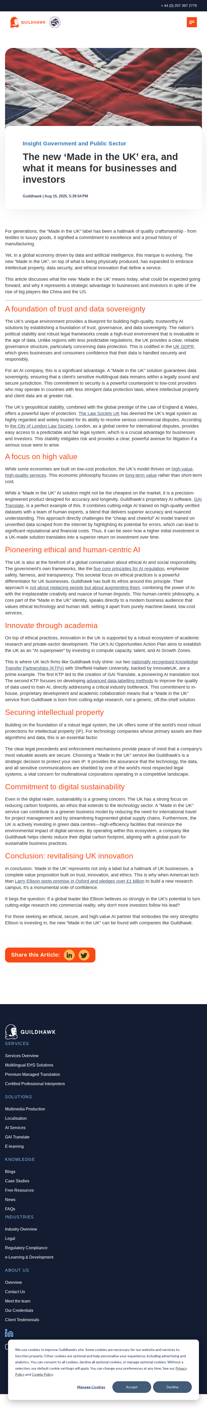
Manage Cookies (91, 1387)
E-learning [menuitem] (14, 1146)
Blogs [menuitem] (10, 1171)
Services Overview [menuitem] (22, 1056)
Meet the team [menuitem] (17, 1301)
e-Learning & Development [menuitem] (29, 1257)
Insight (32, 143)
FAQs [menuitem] (10, 1209)
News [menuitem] (10, 1199)
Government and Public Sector (84, 143)
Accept (132, 1387)
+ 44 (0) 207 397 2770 (179, 6)
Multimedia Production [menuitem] (25, 1109)
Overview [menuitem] (13, 1282)
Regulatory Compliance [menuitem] (26, 1248)
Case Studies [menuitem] (17, 1181)
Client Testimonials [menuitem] (22, 1320)
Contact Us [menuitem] (15, 1292)
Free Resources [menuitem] (19, 1190)
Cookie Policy (42, 1374)
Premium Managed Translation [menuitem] (32, 1074)
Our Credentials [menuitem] (19, 1310)
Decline (172, 1387)
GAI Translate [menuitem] (17, 1137)
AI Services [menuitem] (15, 1128)
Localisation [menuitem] (16, 1118)
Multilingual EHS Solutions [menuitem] (29, 1065)
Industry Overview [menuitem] (21, 1229)
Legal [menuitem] (10, 1238)
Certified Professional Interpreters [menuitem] (35, 1084)
